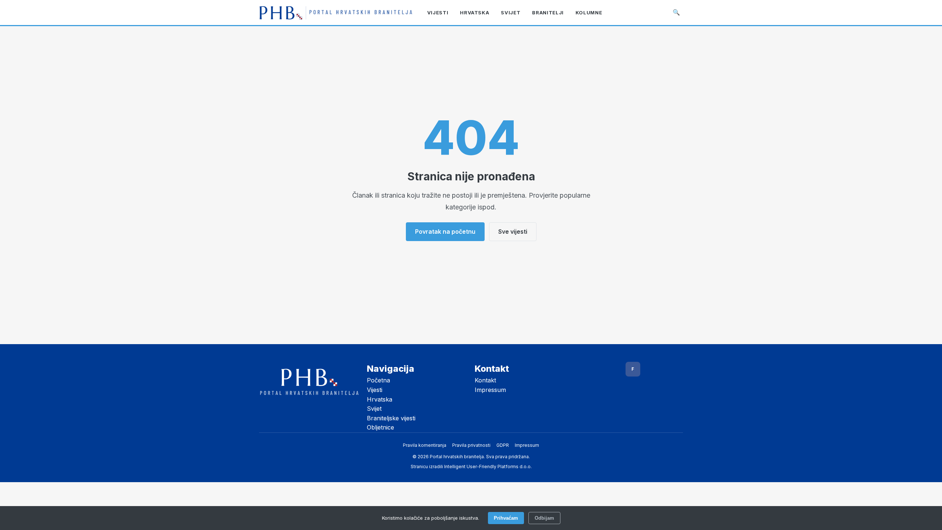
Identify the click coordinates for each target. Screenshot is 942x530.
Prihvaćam (506, 518)
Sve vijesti (512, 231)
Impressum (490, 389)
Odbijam (544, 518)
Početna (378, 380)
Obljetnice (380, 427)
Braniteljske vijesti (391, 418)
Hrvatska (379, 399)
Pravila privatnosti (471, 445)
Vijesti (374, 389)
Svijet (374, 408)
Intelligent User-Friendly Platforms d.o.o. (488, 466)
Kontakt (485, 380)
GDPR (502, 445)
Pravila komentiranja (424, 445)
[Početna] (335, 12)
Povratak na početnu (445, 231)
